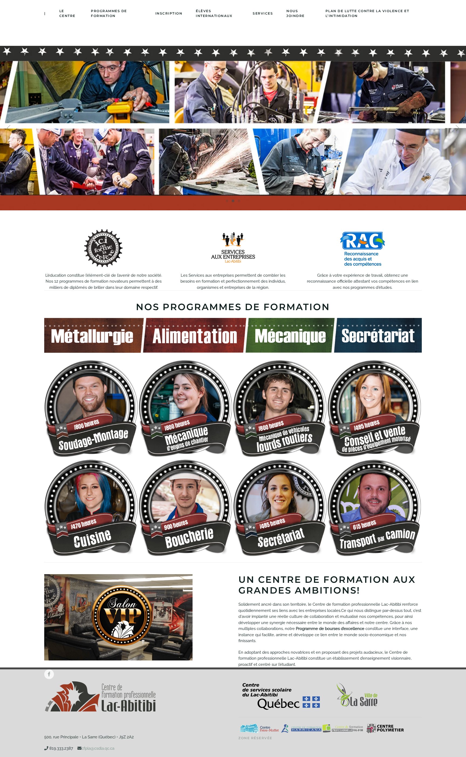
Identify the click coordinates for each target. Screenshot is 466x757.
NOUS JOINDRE (295, 13)
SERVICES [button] (263, 13)
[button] (8, 128)
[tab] (227, 201)
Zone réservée (255, 738)
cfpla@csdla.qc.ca (97, 748)
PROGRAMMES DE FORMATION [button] (109, 13)
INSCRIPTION (169, 13)
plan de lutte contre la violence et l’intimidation (367, 13)
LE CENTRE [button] (67, 13)
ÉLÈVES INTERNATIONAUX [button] (214, 13)
